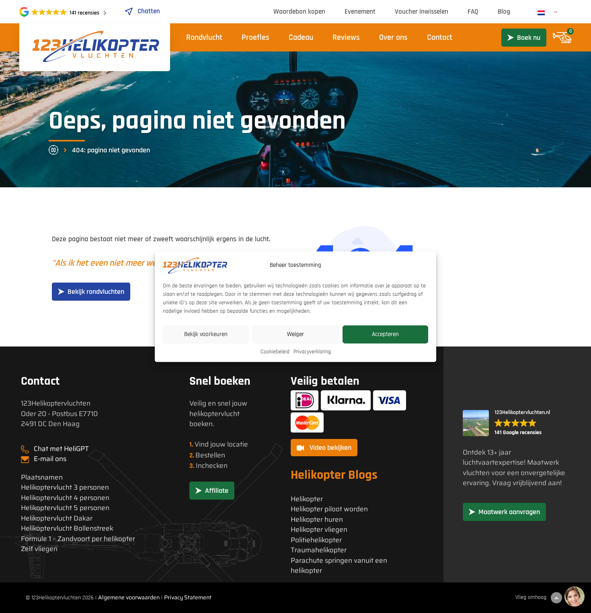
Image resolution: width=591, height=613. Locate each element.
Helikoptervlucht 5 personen (65, 508)
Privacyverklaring (312, 351)
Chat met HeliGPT (61, 448)
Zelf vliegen (39, 549)
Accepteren (385, 334)
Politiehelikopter (316, 540)
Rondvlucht (204, 37)
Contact (439, 37)
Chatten (148, 11)
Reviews (346, 37)
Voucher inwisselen (421, 11)
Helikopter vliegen (319, 530)
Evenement (360, 11)
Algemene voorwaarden (129, 597)
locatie (237, 444)
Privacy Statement (187, 597)
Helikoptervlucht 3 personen (65, 487)
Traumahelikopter (319, 550)
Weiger (295, 334)
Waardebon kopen (299, 11)
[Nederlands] (544, 13)
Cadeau (301, 37)
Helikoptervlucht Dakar (56, 518)
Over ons (393, 37)
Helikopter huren (317, 520)
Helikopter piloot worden (329, 509)
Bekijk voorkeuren (206, 334)
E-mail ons (50, 458)
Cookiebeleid (275, 351)
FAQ (473, 11)
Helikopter (307, 499)
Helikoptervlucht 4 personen (65, 498)
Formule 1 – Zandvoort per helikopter (78, 539)
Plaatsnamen (42, 477)
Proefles (255, 37)
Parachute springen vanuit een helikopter (339, 566)
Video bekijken (329, 447)
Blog (504, 11)
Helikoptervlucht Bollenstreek (67, 528)
